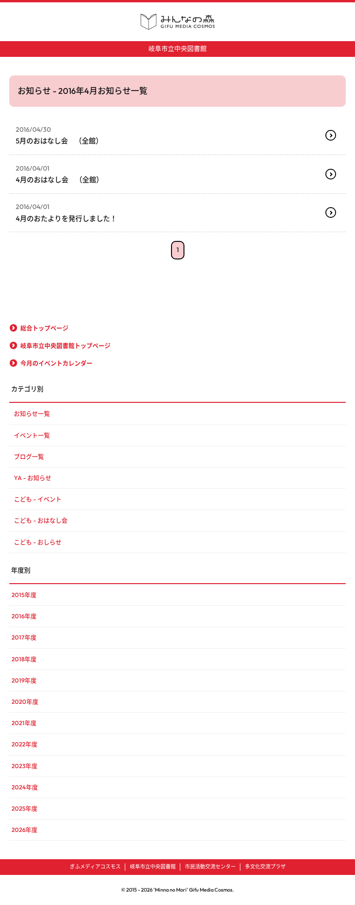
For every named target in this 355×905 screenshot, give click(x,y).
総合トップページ (44, 328)
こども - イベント (37, 499)
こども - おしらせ (37, 542)
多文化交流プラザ (265, 866)
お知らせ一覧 (32, 413)
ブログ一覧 (29, 456)
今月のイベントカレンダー (56, 363)
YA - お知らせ (32, 477)
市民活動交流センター (210, 866)
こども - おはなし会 (40, 520)
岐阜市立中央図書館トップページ (65, 345)
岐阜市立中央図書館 (177, 48)
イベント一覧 (32, 435)
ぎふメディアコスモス (95, 866)
